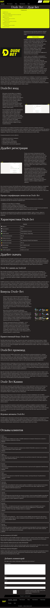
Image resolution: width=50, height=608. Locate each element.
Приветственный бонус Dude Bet (10, 21)
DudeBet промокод (6, 22)
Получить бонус (35, 37)
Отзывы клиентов (6, 26)
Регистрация (46, 1)
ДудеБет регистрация (7, 13)
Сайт (5, 585)
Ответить (3, 441)
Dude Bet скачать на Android (9, 18)
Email (5, 581)
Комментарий (7, 563)
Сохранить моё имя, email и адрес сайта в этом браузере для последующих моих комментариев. (35, 592)
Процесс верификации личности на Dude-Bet (12, 14)
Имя (5, 576)
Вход (40, 1)
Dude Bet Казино (6, 24)
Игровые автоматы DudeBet (9, 25)
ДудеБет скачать (6, 17)
